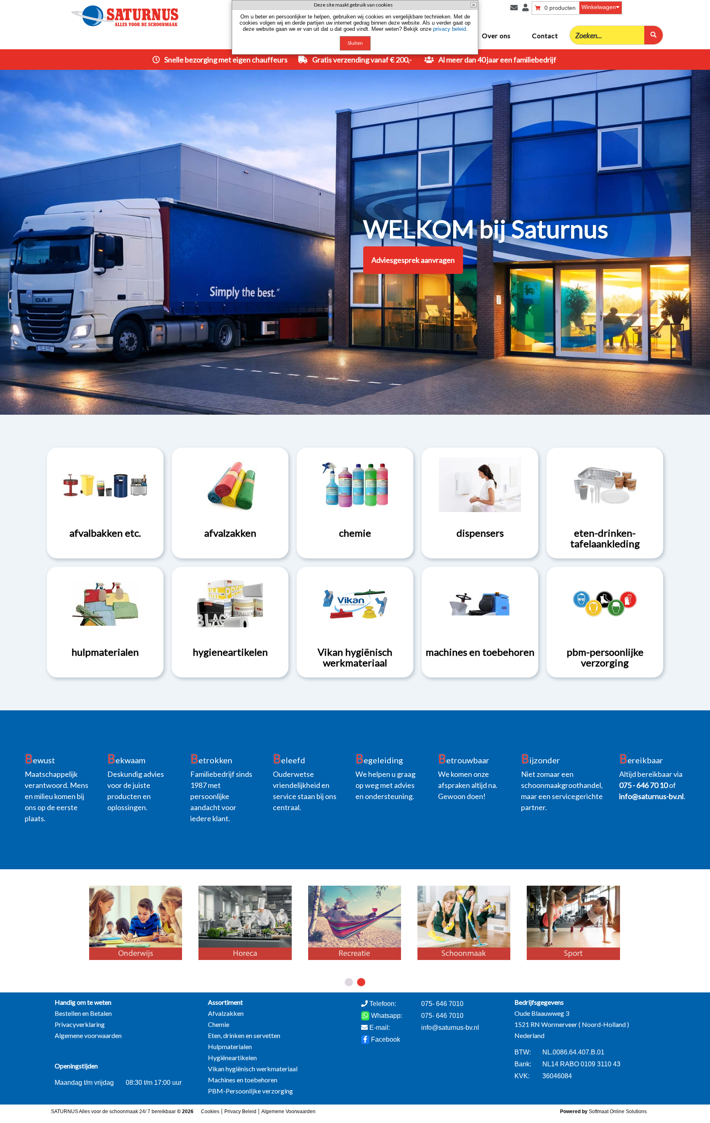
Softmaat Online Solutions (618, 1111)
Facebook (384, 1039)
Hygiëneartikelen (232, 1057)
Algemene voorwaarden (88, 1035)
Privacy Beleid (240, 1111)
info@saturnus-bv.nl (450, 1027)
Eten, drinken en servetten (244, 1035)
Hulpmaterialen (230, 1046)
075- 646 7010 (442, 1015)
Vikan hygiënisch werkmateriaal (252, 1068)
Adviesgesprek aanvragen (413, 259)
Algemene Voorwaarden (288, 1111)
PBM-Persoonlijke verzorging (250, 1091)
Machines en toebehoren (242, 1080)
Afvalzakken (226, 1013)
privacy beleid (449, 29)
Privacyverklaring (80, 1024)
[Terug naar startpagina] (95, 13)
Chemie (218, 1024)
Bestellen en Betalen (83, 1013)
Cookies (210, 1111)
